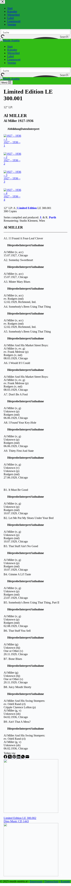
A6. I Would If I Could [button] (17, 363)
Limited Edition (27, 208)
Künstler (12, 49)
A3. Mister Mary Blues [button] (17, 281)
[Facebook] (6, 757)
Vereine (11, 62)
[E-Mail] (27, 757)
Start (10, 46)
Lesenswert (13, 59)
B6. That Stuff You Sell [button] (17, 630)
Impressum (36, 881)
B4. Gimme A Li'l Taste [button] (17, 574)
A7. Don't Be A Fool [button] (16, 394)
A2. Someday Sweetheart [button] (18, 260)
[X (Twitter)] (10, 757)
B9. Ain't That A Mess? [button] (17, 721)
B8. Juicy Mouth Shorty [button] (17, 687)
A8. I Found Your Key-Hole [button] (20, 422)
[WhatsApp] (23, 757)
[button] (14, 128)
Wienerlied (13, 53)
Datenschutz (51, 881)
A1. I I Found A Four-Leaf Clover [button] (23, 238)
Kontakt (65, 881)
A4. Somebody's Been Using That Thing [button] (27, 306)
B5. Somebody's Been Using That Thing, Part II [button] (31, 602)
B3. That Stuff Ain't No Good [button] (21, 546)
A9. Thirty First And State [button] (19, 450)
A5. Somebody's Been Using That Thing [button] (27, 331)
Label (10, 56)
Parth (52, 217)
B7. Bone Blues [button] (13, 658)
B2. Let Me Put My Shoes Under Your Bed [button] (29, 517)
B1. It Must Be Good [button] (16, 489)
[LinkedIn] (19, 757)
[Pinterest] (14, 757)
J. (41, 217)
